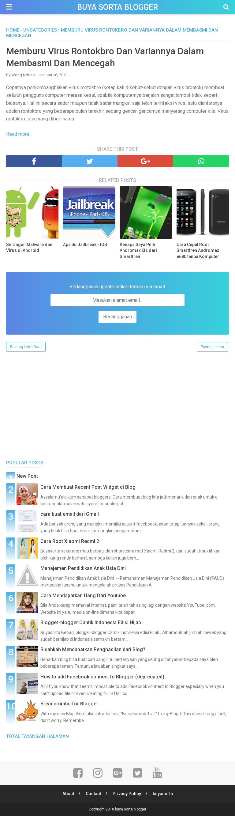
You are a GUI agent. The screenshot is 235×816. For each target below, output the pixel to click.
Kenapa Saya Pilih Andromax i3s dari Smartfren (138, 250)
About (68, 793)
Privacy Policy (127, 793)
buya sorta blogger (117, 7)
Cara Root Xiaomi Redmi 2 (69, 541)
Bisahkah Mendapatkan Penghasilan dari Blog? (92, 649)
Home (12, 30)
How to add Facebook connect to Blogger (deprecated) (102, 677)
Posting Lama (212, 347)
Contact (93, 793)
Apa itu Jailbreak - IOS (85, 244)
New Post (27, 476)
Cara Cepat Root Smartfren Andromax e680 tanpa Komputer (198, 250)
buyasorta (163, 793)
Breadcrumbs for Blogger (69, 704)
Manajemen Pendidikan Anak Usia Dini (83, 568)
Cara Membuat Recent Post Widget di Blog (88, 487)
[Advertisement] (117, 401)
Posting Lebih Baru (26, 347)
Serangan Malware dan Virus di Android (29, 247)
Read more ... (19, 134)
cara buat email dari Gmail (69, 514)
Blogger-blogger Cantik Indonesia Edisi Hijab (90, 622)
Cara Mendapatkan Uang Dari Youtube (83, 595)
